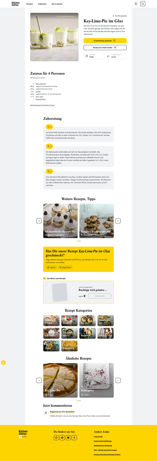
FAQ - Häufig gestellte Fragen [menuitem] (105, 450)
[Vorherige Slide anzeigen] (39, 220)
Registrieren (55, 411)
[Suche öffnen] (142, 3)
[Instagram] (56, 437)
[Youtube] (68, 437)
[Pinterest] (62, 437)
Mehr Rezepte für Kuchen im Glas (42, 105)
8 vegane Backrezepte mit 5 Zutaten (95, 233)
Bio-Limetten (41, 84)
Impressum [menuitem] (98, 436)
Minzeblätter (40, 99)
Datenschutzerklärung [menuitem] (103, 441)
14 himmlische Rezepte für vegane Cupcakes (60, 233)
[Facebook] (74, 437)
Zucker (38, 91)
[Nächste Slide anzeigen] (118, 220)
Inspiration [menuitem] (42, 4)
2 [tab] (78, 241)
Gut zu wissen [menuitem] (57, 4)
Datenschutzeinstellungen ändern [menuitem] (107, 454)
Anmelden (70, 411)
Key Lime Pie (52, 390)
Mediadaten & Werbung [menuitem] (103, 445)
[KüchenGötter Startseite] (15, 4)
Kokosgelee (87, 390)
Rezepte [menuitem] (29, 4)
